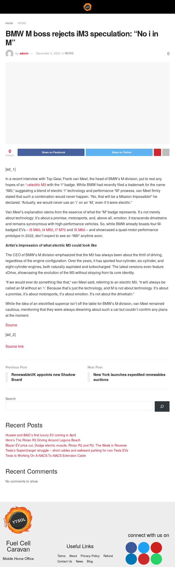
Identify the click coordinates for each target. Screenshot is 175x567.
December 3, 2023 (48, 53)
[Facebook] (131, 547)
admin (24, 53)
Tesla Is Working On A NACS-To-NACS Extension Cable (45, 455)
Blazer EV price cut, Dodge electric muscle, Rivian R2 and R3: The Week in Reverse (66, 445)
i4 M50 (47, 229)
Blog (90, 561)
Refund (108, 556)
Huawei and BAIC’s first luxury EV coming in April (40, 435)
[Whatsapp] (156, 559)
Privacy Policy (90, 556)
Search (10, 398)
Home (9, 23)
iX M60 (79, 229)
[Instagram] (143, 559)
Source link (14, 346)
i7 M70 (60, 229)
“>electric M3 (35, 184)
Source (11, 324)
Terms (61, 556)
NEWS (22, 23)
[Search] (162, 406)
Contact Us (64, 561)
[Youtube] (156, 547)
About (73, 556)
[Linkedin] (131, 559)
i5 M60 (34, 229)
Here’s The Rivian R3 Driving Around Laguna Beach (42, 440)
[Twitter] (143, 547)
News (79, 561)
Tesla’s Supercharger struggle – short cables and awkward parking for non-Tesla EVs (66, 450)
